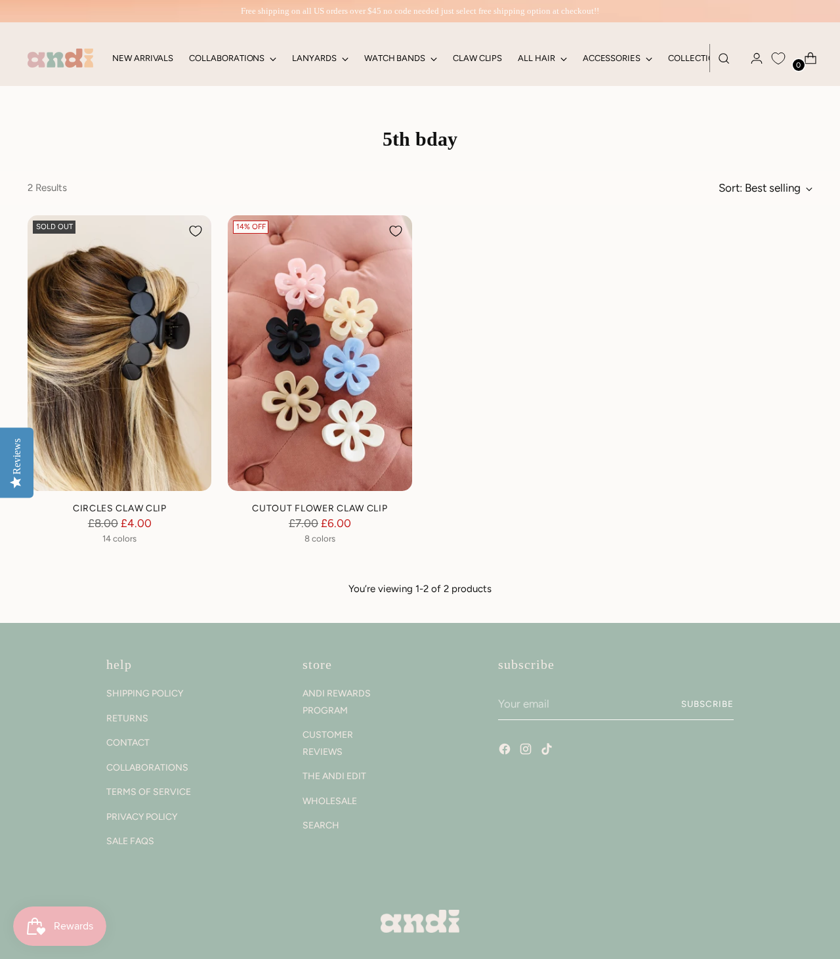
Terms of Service (148, 792)
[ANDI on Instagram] (527, 750)
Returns (127, 718)
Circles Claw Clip (120, 508)
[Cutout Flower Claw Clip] (319, 353)
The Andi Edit (334, 776)
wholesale (330, 801)
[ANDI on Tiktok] (548, 750)
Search (321, 825)
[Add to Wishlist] (195, 231)
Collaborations (147, 767)
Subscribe (707, 703)
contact (128, 742)
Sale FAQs (130, 841)
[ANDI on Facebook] (506, 750)
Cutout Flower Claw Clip (319, 508)
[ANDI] (60, 58)
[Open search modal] (724, 58)
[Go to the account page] (751, 58)
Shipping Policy (144, 693)
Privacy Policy (141, 816)
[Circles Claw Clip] (119, 353)
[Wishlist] (778, 58)
